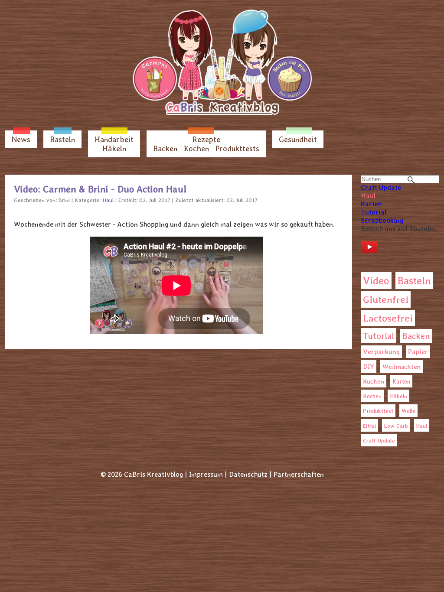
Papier (418, 352)
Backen (165, 148)
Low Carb (396, 426)
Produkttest (378, 411)
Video (376, 280)
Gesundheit (298, 139)
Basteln (62, 139)
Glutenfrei (385, 299)
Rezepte (206, 139)
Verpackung (381, 352)
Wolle (408, 411)
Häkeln (114, 148)
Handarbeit (114, 139)
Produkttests (237, 148)
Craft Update (381, 187)
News (21, 139)
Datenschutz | (250, 474)
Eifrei (369, 426)
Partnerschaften (299, 474)
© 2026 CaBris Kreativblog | (144, 474)
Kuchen (373, 381)
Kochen (196, 148)
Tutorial (373, 212)
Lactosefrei (388, 318)
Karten (371, 204)
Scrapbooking (382, 220)
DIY (368, 366)
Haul (368, 196)
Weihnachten (401, 367)
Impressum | (208, 474)
